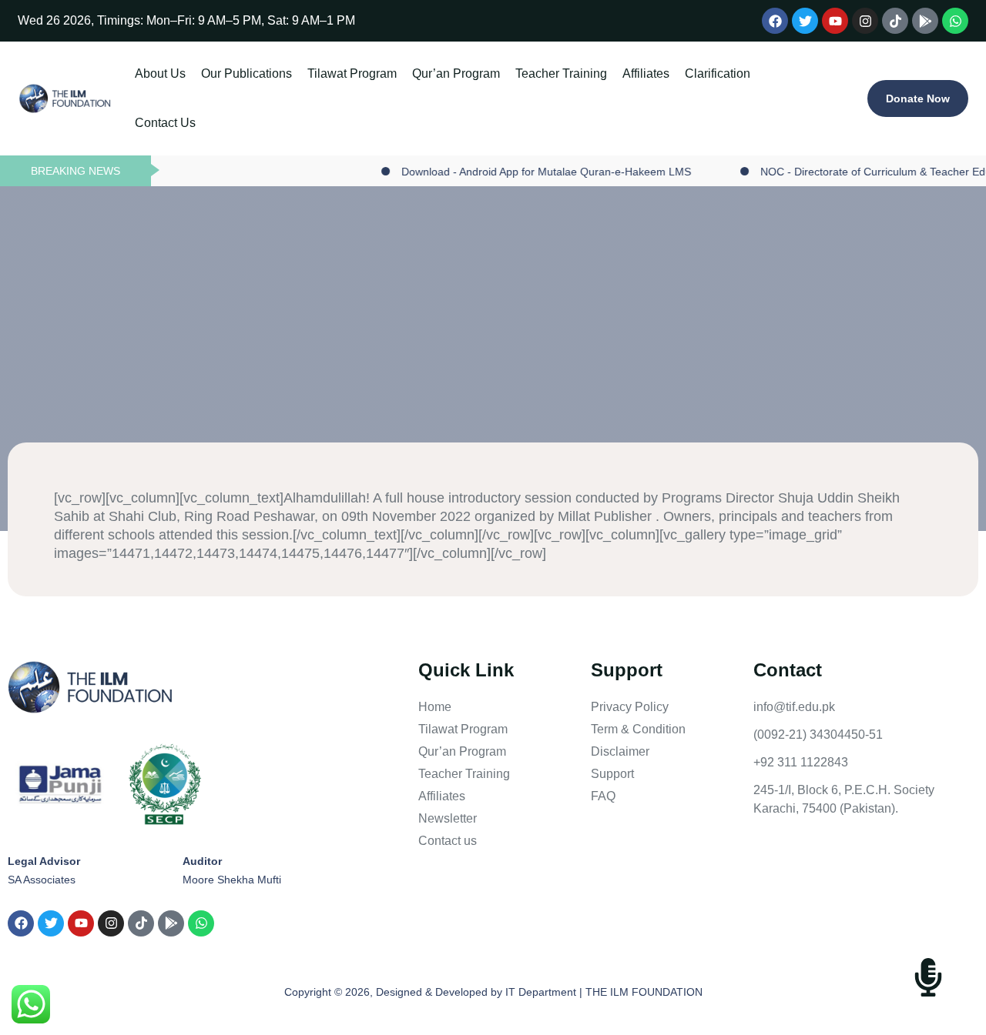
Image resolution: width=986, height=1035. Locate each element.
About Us (160, 73)
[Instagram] (865, 21)
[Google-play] (925, 21)
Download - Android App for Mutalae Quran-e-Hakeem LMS (510, 171)
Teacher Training (641, 73)
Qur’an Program (516, 73)
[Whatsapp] (955, 21)
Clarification (250, 122)
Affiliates (158, 122)
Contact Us (328, 122)
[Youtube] (835, 21)
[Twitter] (805, 21)
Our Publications (266, 73)
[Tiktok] (895, 21)
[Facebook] (775, 21)
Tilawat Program (392, 73)
